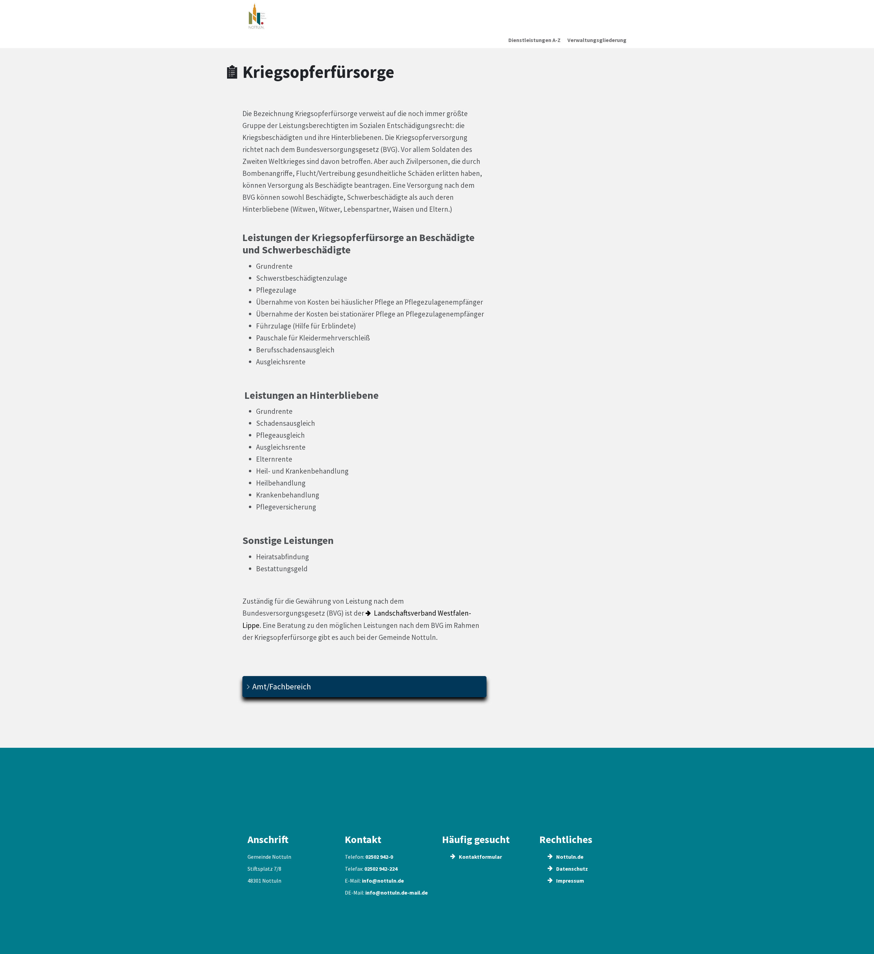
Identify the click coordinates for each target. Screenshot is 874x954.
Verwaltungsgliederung (596, 40)
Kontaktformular (480, 856)
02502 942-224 (380, 868)
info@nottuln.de (383, 880)
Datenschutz (571, 868)
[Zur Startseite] (292, 16)
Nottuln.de (569, 856)
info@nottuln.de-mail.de (396, 892)
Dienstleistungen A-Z (534, 40)
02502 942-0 (379, 856)
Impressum (569, 880)
